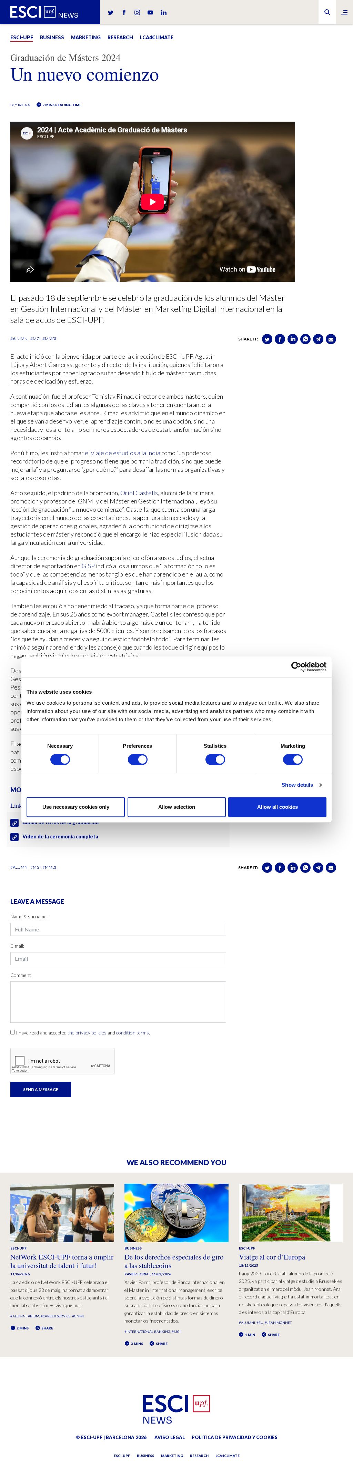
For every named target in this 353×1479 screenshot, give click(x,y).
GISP (88, 566)
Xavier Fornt (137, 1274)
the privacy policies (87, 1033)
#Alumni (19, 338)
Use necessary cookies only (75, 807)
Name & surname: (29, 916)
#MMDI (49, 338)
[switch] (138, 759)
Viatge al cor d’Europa (272, 1257)
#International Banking (147, 1331)
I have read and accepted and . (83, 1033)
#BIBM (33, 1316)
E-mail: (17, 946)
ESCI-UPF (21, 37)
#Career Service (56, 1316)
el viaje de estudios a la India (122, 453)
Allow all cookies (277, 807)
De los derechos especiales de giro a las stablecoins (174, 1261)
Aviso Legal (169, 1437)
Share (47, 1328)
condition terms (132, 1033)
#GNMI (78, 1316)
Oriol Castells (139, 493)
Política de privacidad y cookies (235, 1437)
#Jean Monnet (278, 1322)
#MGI (35, 338)
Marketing (86, 37)
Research (120, 37)
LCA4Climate (156, 37)
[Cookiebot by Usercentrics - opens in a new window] (296, 667)
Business (52, 37)
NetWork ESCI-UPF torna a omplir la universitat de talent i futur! (61, 1261)
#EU (259, 1322)
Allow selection (176, 807)
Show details (297, 785)
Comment (20, 975)
